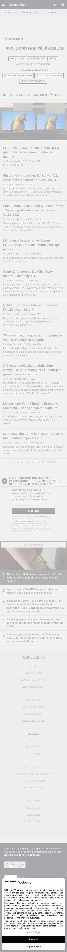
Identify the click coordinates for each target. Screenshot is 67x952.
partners (20, 890)
